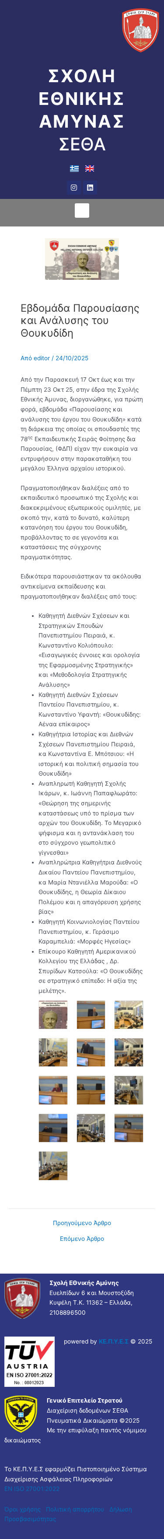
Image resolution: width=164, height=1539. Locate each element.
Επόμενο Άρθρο (82, 1239)
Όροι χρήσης (22, 1509)
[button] (82, 210)
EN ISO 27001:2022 (31, 1488)
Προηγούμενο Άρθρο (82, 1223)
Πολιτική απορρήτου (76, 1509)
